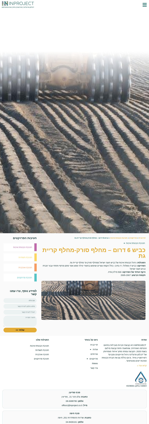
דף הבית (142, 238)
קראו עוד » (142, 365)
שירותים (94, 354)
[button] (145, 4)
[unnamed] (93, 300)
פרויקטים (133, 238)
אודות (95, 349)
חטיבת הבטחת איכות (118, 238)
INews (95, 363)
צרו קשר (94, 368)
